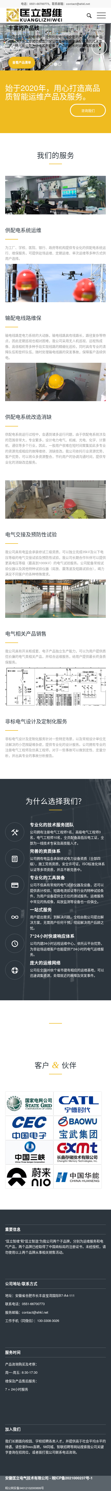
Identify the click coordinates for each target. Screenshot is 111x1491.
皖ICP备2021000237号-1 (72, 1477)
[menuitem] (87, 15)
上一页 (11, 47)
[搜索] (87, 15)
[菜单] (99, 15)
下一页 (99, 47)
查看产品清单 (21, 62)
